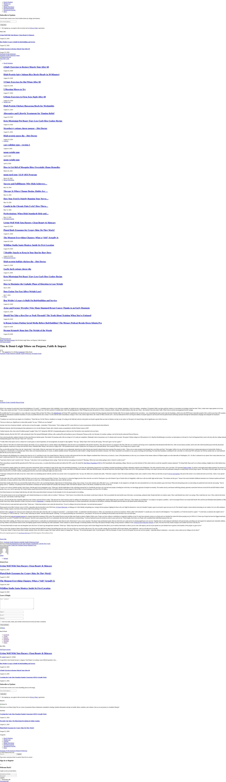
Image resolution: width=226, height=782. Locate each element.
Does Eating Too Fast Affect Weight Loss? (22, 291)
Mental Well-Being (9, 7)
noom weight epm (12, 152)
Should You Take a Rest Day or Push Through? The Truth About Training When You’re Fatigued (47, 315)
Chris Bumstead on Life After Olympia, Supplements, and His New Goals (29, 543)
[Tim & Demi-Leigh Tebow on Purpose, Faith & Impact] (35, 399)
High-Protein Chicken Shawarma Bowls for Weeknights (29, 106)
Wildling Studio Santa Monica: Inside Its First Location (29, 245)
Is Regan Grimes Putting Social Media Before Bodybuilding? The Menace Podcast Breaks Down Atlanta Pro (53, 323)
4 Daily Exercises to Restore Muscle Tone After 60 (15, 49)
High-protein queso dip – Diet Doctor (20, 136)
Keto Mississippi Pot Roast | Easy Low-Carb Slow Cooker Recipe (33, 121)
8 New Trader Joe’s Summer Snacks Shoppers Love (21, 545)
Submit (19, 754)
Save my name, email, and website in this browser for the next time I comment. (24, 621)
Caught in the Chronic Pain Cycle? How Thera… (26, 206)
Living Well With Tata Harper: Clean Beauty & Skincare (17, 35)
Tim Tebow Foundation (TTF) (92, 463)
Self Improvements (9, 8)
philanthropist (57, 413)
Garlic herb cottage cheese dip (17, 269)
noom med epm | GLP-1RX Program (20, 175)
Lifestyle (6, 5)
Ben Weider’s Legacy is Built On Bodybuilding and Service (17, 42)
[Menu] (0, 60)
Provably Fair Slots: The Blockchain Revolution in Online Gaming (20, 721)
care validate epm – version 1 (17, 145)
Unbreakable (40, 501)
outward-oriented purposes (18, 516)
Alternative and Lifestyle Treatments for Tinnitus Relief (29, 113)
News (5, 11)
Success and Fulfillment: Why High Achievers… (25, 184)
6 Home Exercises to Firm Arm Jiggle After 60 (25, 97)
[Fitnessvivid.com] (5, 57)
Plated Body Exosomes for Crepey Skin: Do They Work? (29, 230)
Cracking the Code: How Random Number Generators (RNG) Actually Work (23, 677)
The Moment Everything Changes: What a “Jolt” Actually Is (31, 237)
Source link (3, 539)
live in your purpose (174, 473)
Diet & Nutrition (8, 2)
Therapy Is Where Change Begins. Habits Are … (26, 191)
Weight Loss (7, 3)
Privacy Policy (34, 28)
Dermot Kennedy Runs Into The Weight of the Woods (28, 330)
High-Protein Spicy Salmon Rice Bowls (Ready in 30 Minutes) (31, 74)
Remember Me (6, 779)
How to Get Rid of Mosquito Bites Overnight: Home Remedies (32, 167)
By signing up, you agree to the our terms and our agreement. (23, 28)
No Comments (20, 352)
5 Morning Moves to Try (15, 89)
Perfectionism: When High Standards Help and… (26, 213)
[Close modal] (0, 764)
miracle (11, 512)
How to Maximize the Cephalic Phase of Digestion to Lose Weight (33, 284)
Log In (2, 777)
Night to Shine (187, 467)
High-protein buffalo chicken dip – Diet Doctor (25, 261)
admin (6, 352)
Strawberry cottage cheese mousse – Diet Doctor (25, 128)
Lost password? (4, 781)
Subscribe (3, 58)
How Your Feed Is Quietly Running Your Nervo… (26, 199)
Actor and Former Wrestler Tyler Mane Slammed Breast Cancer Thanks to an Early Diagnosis (47, 308)
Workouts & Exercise (9, 10)
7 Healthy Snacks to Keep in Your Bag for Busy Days (27, 252)
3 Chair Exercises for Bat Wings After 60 (22, 82)
